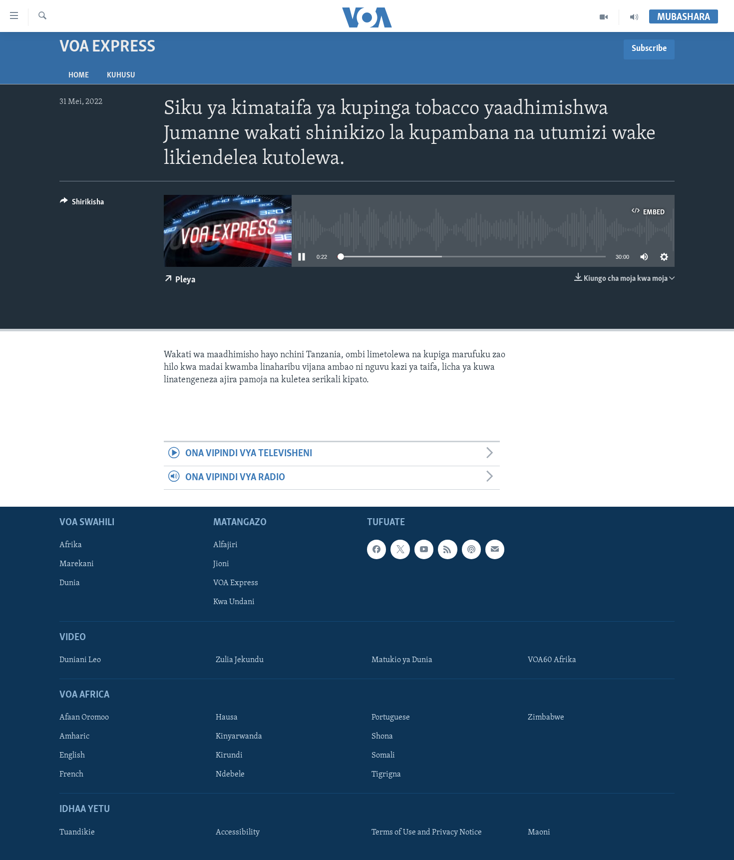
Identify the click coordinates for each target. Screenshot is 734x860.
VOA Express (235, 583)
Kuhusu (121, 75)
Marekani (76, 564)
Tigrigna (386, 775)
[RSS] (447, 549)
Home (78, 75)
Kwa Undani (234, 603)
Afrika (70, 545)
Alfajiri (225, 545)
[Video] (604, 16)
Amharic (74, 737)
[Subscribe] (494, 549)
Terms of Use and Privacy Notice (426, 833)
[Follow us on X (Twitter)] (399, 549)
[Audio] (634, 16)
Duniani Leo (80, 660)
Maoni (539, 833)
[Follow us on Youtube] (423, 549)
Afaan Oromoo (84, 718)
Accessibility (238, 833)
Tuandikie (77, 833)
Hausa (227, 718)
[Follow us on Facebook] (376, 549)
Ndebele (230, 775)
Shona (382, 737)
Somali (383, 756)
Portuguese (390, 718)
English (72, 756)
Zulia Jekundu (240, 660)
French (71, 775)
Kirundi (229, 756)
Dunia (69, 583)
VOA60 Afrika (552, 660)
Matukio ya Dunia (401, 660)
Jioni (221, 564)
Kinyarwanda (239, 737)
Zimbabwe (546, 718)
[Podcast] (471, 549)
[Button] (82, 204)
